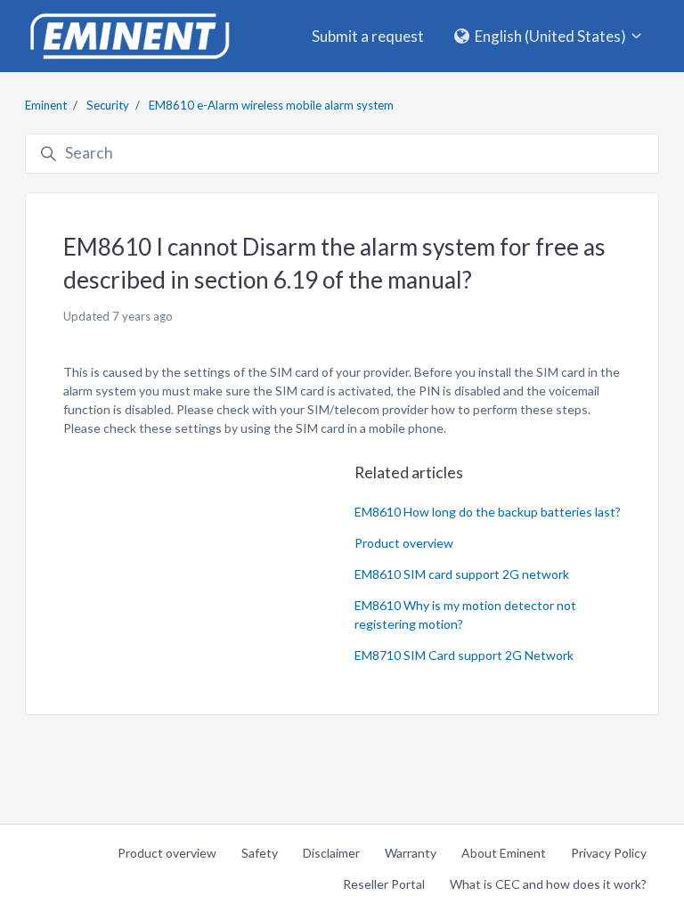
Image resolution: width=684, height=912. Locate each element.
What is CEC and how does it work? (548, 884)
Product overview (403, 542)
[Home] (129, 36)
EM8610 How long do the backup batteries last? (487, 511)
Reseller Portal (384, 884)
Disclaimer (331, 852)
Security (107, 105)
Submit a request (368, 36)
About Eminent (503, 852)
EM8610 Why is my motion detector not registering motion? (465, 614)
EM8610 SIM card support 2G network (461, 574)
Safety (259, 852)
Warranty (410, 852)
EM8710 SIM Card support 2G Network (464, 655)
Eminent (46, 105)
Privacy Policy (609, 852)
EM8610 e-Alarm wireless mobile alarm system (271, 105)
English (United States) (550, 36)
